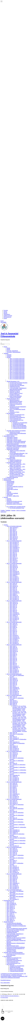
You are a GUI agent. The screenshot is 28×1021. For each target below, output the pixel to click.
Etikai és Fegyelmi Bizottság (19, 425)
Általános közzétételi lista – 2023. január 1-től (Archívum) (17, 464)
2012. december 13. (14, 888)
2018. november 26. (11, 903)
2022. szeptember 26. (15, 614)
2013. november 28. (14, 872)
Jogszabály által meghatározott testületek (16, 430)
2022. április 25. (13, 604)
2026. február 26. (14, 538)
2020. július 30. (13, 664)
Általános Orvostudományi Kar (17, 414)
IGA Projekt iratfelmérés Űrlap (17, 508)
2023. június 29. (13, 590)
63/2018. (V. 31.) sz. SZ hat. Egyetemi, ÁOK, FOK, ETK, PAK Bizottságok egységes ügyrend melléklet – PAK (20, 724)
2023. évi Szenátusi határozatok (17, 362)
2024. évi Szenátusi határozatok (17, 361)
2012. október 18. (14, 884)
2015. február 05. (14, 784)
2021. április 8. (13, 626)
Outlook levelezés (8, 315)
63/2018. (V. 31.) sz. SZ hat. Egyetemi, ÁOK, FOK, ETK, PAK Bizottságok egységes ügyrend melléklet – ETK (20, 713)
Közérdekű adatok (11, 458)
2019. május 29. (13, 683)
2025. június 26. (13, 554)
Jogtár (8, 490)
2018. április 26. (13, 703)
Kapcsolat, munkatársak (12, 350)
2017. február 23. (14, 752)
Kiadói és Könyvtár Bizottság (20, 426)
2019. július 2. (13, 686)
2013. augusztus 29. (14, 867)
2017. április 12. (10, 913)
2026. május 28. (13, 532)
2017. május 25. (13, 756)
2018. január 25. (13, 696)
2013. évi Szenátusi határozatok (17, 376)
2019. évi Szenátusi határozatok (17, 368)
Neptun (5, 311)
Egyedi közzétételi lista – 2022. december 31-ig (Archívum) (17, 475)
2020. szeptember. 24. (15, 667)
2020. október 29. (14, 668)
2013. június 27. (13, 860)
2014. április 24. (13, 807)
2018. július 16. (13, 736)
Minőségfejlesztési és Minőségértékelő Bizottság (16, 400)
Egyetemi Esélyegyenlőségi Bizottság (18, 382)
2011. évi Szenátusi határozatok (17, 378)
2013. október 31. (14, 871)
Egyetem (6, 310)
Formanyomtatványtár (9, 478)
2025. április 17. (13, 556)
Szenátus (9, 357)
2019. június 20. (13, 684)
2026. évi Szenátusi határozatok (17, 358)
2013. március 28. (14, 851)
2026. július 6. (13, 530)
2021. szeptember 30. (15, 638)
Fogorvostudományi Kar (15, 418)
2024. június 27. (13, 570)
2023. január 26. (13, 583)
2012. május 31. (13, 880)
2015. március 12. (14, 786)
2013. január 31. (13, 848)
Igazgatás (6, 497)
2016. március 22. (11, 920)
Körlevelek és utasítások (12, 493)
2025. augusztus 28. (14, 550)
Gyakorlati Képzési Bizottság (19, 428)
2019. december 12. (14, 692)
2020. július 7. (13, 662)
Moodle (5, 313)
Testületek (6, 353)
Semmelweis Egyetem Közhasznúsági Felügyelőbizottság (18, 432)
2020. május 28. (13, 659)
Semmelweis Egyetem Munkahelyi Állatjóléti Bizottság (18, 407)
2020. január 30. (13, 647)
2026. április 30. (13, 534)
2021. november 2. (14, 639)
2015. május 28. (13, 790)
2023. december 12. (14, 598)
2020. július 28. (13, 663)
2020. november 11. (14, 670)
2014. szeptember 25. (15, 831)
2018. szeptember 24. (12, 904)
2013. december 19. (14, 868)
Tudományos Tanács (14, 412)
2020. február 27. (14, 650)
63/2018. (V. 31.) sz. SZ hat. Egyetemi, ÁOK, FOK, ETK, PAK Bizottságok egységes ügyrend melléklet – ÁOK (20, 708)
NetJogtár (9, 492)
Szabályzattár (10, 488)
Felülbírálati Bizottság (15, 386)
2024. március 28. (14, 567)
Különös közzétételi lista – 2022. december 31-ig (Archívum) (17, 472)
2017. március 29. (14, 754)
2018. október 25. (14, 747)
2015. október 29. (14, 795)
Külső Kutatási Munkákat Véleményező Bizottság (16, 396)
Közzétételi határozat (5, 980)
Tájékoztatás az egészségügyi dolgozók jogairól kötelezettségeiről (16, 443)
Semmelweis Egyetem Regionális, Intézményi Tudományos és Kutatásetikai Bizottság (16, 926)
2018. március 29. (14, 702)
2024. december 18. (14, 580)
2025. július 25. (13, 552)
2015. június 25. (13, 791)
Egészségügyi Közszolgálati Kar (17, 417)
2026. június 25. (13, 531)
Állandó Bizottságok (8, 921)
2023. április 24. (13, 587)
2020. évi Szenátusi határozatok (17, 366)
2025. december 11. (14, 543)
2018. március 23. (11, 911)
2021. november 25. (14, 640)
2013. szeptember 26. (15, 869)
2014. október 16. (14, 832)
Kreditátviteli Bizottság (18, 424)
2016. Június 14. (10, 919)
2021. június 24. (13, 631)
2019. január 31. (14, 678)
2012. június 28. (13, 881)
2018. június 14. (10, 901)
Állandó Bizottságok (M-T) (13, 398)
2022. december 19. (14, 619)
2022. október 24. (14, 615)
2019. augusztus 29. (14, 687)
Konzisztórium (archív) (12, 434)
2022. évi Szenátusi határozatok (17, 364)
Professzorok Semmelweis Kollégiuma (16, 947)
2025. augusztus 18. (14, 551)
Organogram (10, 485)
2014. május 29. (13, 811)
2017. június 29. (13, 763)
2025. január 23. (13, 562)
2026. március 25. (14, 536)
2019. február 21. (14, 679)
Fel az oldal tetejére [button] (5, 982)
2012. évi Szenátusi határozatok (17, 377)
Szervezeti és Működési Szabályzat (15, 486)
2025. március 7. (13, 559)
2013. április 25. (13, 852)
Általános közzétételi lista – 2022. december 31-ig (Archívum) (17, 470)
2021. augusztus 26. (14, 636)
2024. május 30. (13, 568)
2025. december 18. (14, 542)
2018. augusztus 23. (14, 738)
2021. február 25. (14, 624)
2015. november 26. (14, 796)
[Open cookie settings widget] (2, 1018)
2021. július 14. (13, 632)
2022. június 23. (13, 610)
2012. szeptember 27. (15, 883)
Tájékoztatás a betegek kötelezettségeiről (16, 441)
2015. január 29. (13, 783)
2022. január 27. (13, 620)
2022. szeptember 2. (14, 612)
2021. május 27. (13, 630)
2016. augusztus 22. (11, 917)
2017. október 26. (14, 776)
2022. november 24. (14, 618)
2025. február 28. (14, 560)
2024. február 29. (14, 566)
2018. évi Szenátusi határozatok (17, 369)
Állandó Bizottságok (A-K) (13, 381)
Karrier (5, 318)
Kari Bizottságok (11, 413)
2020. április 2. (13, 652)
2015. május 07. (13, 788)
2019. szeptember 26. (15, 688)
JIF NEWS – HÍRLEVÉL (13, 496)
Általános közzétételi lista (16, 460)
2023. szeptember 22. (15, 592)
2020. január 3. (13, 646)
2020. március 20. (11, 908)
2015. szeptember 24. (15, 794)
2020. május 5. (13, 656)
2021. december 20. (14, 643)
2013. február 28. (14, 849)
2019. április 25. (13, 682)
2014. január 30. (13, 800)
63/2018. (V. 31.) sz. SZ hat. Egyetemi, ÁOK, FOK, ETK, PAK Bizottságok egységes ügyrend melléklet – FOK (20, 718)
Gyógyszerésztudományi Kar (16, 420)
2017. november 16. (14, 778)
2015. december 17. (14, 798)
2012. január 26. (13, 875)
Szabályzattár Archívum (12, 489)
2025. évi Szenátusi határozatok (17, 360)
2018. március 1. (13, 700)
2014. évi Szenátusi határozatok (17, 374)
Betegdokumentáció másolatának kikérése (16, 445)
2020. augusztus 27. (14, 666)
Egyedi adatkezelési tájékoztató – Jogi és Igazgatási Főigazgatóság (18, 454)
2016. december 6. (11, 916)
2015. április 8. (13, 787)
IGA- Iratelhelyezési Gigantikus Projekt (16, 506)
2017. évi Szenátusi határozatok (17, 370)
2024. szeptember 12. (15, 572)
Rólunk (5, 346)
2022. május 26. (13, 607)
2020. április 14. (13, 654)
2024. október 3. (13, 575)
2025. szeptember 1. (14, 548)
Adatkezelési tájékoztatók (13, 449)
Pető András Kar (13, 421)
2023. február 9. (13, 584)
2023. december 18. (14, 599)
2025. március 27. (14, 558)
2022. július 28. (13, 611)
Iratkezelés (9, 500)
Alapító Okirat (10, 484)
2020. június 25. (13, 660)
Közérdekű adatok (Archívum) (14, 462)
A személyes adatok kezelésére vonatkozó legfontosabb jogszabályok (16, 447)
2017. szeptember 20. (12, 912)
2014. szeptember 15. (15, 829)
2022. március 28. (14, 603)
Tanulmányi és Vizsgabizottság (20, 422)
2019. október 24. (14, 690)
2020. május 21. (13, 658)
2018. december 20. (14, 750)
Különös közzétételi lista (15, 461)
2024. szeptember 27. (15, 574)
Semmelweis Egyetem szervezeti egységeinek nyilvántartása (14, 502)
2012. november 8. (14, 885)
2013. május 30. (13, 853)
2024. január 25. (13, 564)
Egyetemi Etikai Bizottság (16, 384)
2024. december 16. (14, 579)
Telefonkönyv (7, 314)
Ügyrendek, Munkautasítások (13, 352)
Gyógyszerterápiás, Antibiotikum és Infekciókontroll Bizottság (18, 388)
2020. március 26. (14, 651)
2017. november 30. (14, 779)
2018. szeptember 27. (15, 742)
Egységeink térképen (4, 997)
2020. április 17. (13, 655)
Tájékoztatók (10, 494)
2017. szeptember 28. (15, 775)
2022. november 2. (14, 616)
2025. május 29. (13, 555)
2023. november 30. (14, 596)
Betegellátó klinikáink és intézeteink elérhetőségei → (10, 995)
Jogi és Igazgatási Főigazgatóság (9, 334)
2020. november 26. (14, 671)
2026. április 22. (13, 535)
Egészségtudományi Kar (15, 416)
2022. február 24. (14, 602)
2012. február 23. (14, 876)
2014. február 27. (14, 802)
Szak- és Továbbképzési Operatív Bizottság (17, 928)
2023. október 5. (13, 594)
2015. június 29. (13, 792)
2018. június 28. (13, 732)
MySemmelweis (7, 317)
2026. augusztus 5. (14, 527)
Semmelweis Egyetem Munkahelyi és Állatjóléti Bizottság (15, 949)
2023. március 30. (14, 586)
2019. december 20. (14, 694)
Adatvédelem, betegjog (9, 436)
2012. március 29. (14, 877)
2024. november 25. (14, 578)
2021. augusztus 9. (14, 635)
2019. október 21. (11, 907)
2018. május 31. (13, 704)
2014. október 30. (14, 836)
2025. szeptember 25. (15, 547)
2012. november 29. (14, 887)
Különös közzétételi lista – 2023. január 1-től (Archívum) (17, 467)
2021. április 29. (13, 627)
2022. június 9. (13, 608)
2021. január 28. (13, 623)
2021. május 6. (13, 628)
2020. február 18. (14, 648)
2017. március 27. (11, 915)
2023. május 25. (13, 588)
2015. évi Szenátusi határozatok (17, 373)
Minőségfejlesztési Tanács (16, 402)
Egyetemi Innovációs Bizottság (17, 385)
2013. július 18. (13, 865)
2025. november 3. (14, 546)
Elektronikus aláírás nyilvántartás (14, 504)
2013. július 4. (13, 861)
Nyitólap (3, 510)
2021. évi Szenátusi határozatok (17, 365)
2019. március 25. (11, 905)
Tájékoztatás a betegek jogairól (14, 440)
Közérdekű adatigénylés (12, 477)
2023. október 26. (14, 595)
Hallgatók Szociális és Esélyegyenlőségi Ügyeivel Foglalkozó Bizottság (16, 393)
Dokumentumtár (7, 480)
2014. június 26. (13, 818)
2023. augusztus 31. (14, 591)
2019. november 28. (14, 691)
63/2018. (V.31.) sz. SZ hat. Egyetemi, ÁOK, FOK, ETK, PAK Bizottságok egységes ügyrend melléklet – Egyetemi (20, 729)
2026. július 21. (13, 528)
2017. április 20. (13, 755)
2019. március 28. (14, 680)
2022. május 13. (13, 606)
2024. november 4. (14, 576)
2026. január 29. (13, 539)
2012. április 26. (13, 879)
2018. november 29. (14, 748)
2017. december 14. (14, 780)
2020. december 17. (14, 672)
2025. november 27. (14, 544)
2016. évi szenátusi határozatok (17, 372)
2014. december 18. (14, 845)
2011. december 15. (14, 899)
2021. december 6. (14, 642)
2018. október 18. (14, 746)
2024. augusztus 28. (14, 571)
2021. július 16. (13, 634)
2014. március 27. (14, 803)
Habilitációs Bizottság (15, 390)
